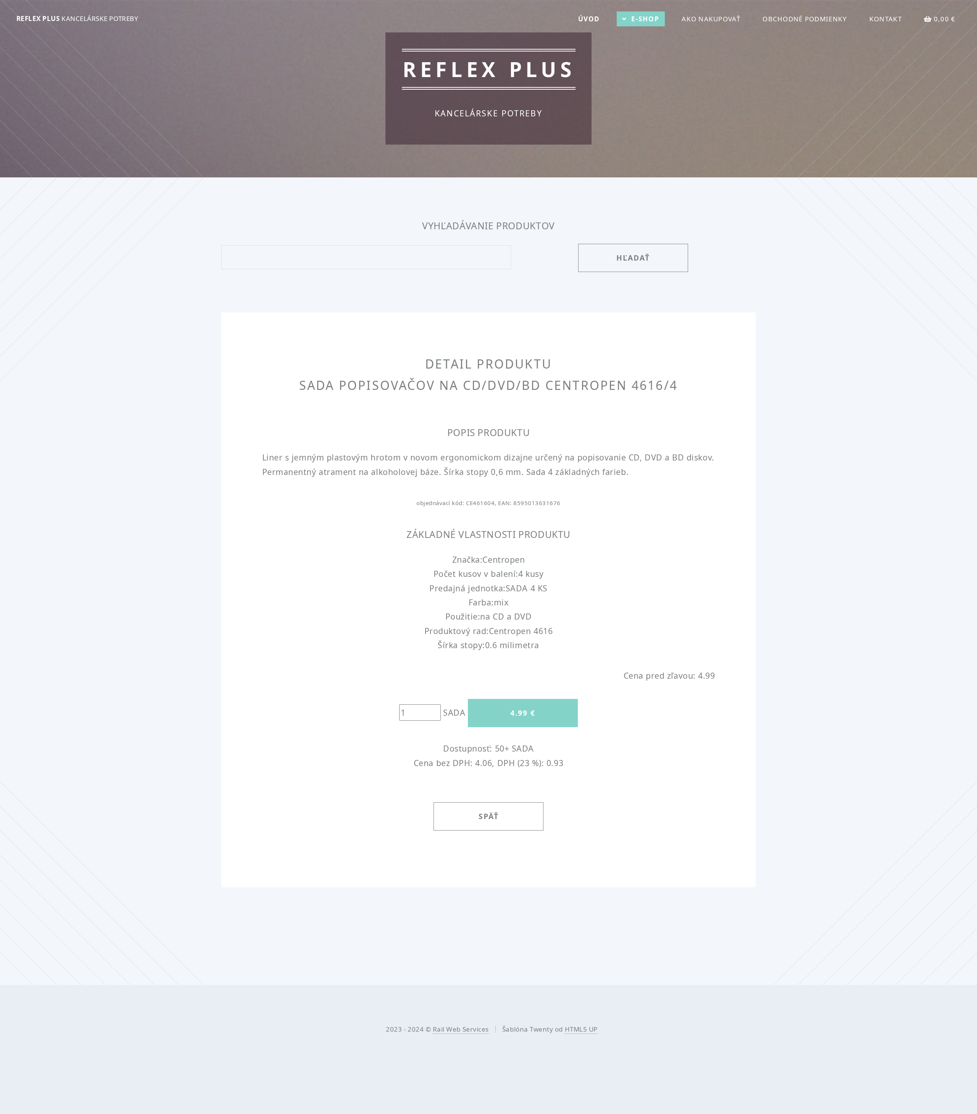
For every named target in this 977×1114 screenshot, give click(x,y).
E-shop (645, 18)
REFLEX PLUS (77, 18)
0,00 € (945, 18)
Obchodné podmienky (805, 18)
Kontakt (885, 18)
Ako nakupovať (711, 18)
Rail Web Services (461, 1029)
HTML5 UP (581, 1029)
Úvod (589, 18)
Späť (489, 816)
